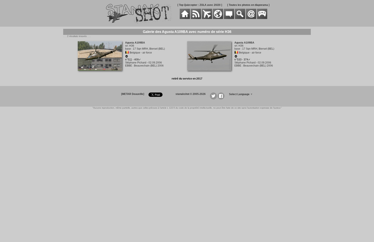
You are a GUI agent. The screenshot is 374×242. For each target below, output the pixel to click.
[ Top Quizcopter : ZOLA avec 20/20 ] (199, 4)
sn (126, 45)
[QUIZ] (262, 18)
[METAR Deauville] (132, 94)
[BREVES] (196, 18)
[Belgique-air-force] (127, 52)
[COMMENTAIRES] (229, 18)
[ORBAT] (207, 18)
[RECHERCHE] (240, 18)
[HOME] (185, 18)
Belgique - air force (141, 52)
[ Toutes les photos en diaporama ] (248, 4)
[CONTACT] (251, 18)
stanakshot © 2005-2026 (191, 94)
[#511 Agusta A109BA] (101, 73)
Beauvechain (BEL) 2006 (149, 65)
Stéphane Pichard (135, 62)
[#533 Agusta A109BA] (210, 73)
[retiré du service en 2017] (126, 56)
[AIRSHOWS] (218, 18)
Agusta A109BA (135, 42)
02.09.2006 (155, 62)
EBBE (128, 65)
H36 (131, 45)
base (128, 48)
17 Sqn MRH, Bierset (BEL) (149, 48)
